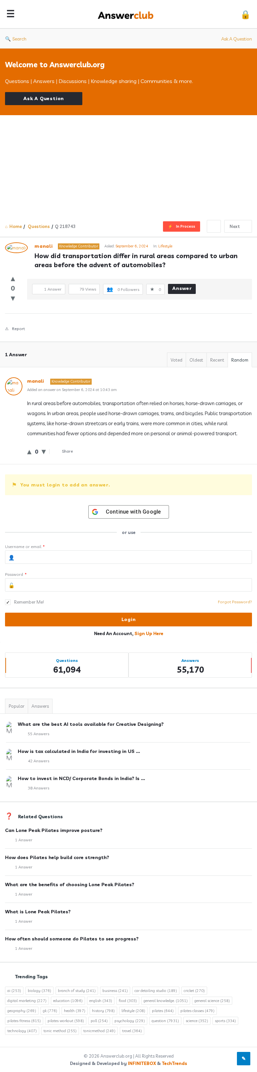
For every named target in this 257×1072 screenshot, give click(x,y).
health (74, 1010)
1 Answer (23, 839)
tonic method (60, 1030)
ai (14, 990)
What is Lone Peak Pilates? (38, 912)
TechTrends (174, 1063)
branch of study (77, 990)
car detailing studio (156, 990)
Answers (40, 706)
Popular (16, 706)
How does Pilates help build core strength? (57, 857)
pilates (163, 1010)
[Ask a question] (243, 1058)
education (68, 1000)
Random (239, 360)
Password (16, 574)
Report (18, 328)
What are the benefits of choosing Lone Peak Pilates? (69, 885)
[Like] (13, 278)
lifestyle (133, 1010)
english (100, 1000)
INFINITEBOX (142, 1063)
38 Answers (38, 787)
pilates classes (197, 1010)
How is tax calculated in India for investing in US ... (79, 751)
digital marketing (27, 1000)
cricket (194, 990)
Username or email (25, 546)
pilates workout (66, 1020)
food (128, 1000)
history (103, 1010)
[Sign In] (245, 14)
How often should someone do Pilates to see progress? (72, 939)
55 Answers (38, 733)
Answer (182, 288)
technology (22, 1030)
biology (39, 990)
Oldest (196, 360)
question (165, 1020)
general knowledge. (166, 1000)
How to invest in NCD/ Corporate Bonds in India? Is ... (81, 778)
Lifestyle (165, 246)
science (197, 1020)
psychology (129, 1020)
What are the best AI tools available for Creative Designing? (91, 724)
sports (225, 1020)
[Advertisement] (128, 165)
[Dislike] (13, 297)
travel (132, 1030)
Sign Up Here (149, 633)
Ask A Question (236, 39)
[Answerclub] (129, 14)
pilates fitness (24, 1020)
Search (19, 39)
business (115, 990)
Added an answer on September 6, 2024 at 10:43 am (72, 389)
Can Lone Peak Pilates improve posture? (53, 830)
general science (212, 1000)
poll (99, 1020)
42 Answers (38, 760)
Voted (176, 360)
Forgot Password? (235, 601)
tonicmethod (99, 1030)
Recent (217, 360)
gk (50, 1010)
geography (21, 1010)
